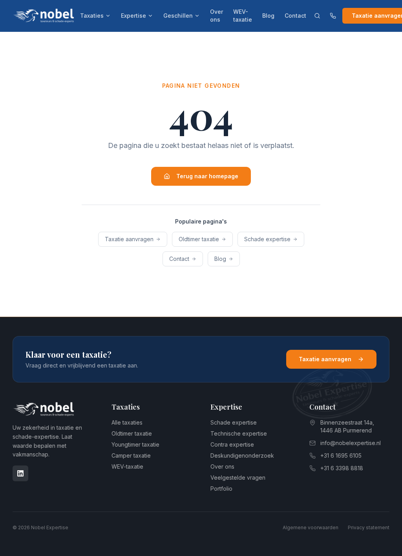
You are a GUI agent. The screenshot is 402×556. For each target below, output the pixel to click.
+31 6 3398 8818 (341, 468)
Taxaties (92, 15)
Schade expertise (267, 239)
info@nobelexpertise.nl (350, 443)
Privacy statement (368, 527)
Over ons (216, 15)
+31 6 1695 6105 (341, 455)
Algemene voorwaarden (310, 527)
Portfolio (221, 488)
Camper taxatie (131, 455)
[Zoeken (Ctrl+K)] (317, 15)
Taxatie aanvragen (129, 239)
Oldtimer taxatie (199, 239)
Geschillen (178, 15)
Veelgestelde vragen (237, 477)
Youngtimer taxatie (135, 444)
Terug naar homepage (207, 176)
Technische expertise (238, 433)
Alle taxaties (127, 422)
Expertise (133, 15)
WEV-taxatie (242, 15)
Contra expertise (232, 444)
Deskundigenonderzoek (242, 455)
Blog (268, 15)
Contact (295, 15)
